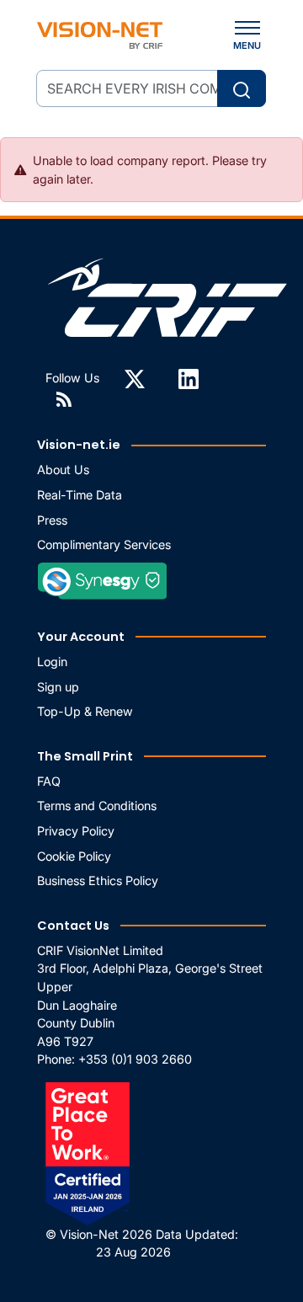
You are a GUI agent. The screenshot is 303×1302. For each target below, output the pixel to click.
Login (52, 661)
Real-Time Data (79, 495)
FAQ (49, 781)
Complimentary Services (104, 544)
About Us (63, 469)
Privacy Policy (75, 831)
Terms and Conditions (97, 805)
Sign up (58, 687)
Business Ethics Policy (97, 880)
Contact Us (73, 925)
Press (52, 520)
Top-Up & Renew (85, 711)
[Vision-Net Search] (99, 35)
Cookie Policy (74, 856)
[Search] (241, 88)
